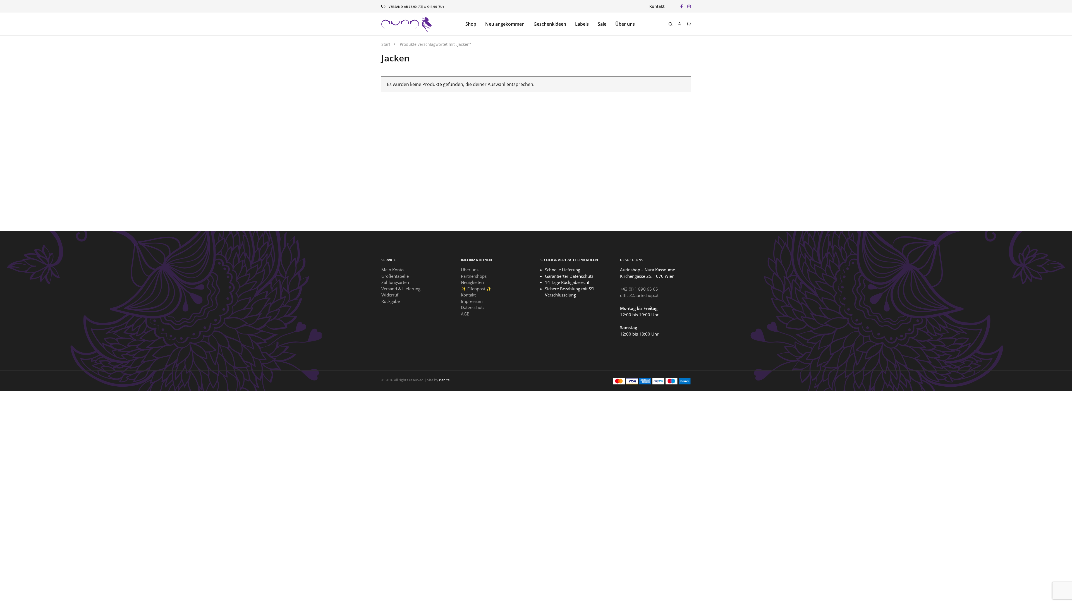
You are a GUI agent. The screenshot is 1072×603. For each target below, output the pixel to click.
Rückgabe (390, 301)
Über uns (625, 24)
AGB (465, 314)
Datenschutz (473, 307)
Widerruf (389, 295)
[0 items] (688, 24)
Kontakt (657, 6)
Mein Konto (392, 269)
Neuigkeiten (472, 282)
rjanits (444, 379)
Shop (470, 24)
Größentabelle (395, 276)
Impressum (472, 301)
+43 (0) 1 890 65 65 (639, 289)
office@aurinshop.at (639, 295)
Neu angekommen (505, 24)
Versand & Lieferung (400, 288)
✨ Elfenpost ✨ (476, 288)
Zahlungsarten (395, 282)
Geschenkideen (549, 24)
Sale (602, 24)
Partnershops (474, 276)
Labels (582, 24)
